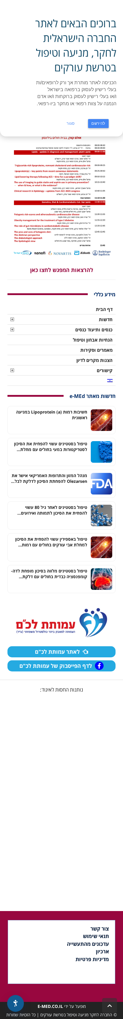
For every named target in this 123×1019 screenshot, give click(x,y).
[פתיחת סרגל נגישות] (15, 1003)
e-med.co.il (50, 1006)
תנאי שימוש (96, 936)
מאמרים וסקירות (96, 350)
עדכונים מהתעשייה (88, 943)
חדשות (106, 319)
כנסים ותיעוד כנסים (94, 330)
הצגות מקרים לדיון (94, 360)
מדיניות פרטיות (92, 959)
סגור (71, 123)
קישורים (105, 370)
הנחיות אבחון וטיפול (93, 340)
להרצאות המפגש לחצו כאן (61, 269)
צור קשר (99, 928)
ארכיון (102, 951)
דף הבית (104, 309)
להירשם (98, 123)
